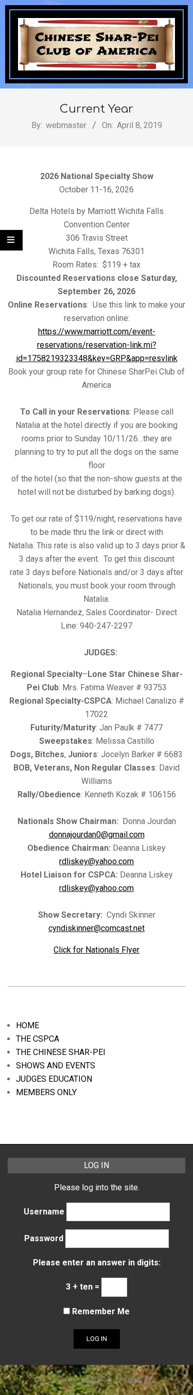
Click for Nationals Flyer (96, 950)
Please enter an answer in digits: (97, 1262)
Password (43, 1238)
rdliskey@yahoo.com (96, 861)
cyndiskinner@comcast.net (96, 928)
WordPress (140, 1379)
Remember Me (100, 1311)
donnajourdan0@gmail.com (97, 834)
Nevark (85, 1379)
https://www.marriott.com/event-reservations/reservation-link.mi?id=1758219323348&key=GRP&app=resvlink (97, 345)
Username (44, 1212)
